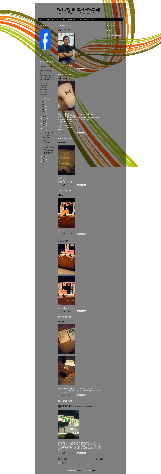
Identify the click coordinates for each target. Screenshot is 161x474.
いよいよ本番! (63, 241)
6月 (44, 131)
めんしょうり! (63, 321)
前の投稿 (99, 459)
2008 (43, 164)
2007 (43, 167)
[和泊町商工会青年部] (45, 49)
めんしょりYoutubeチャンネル (55, 20)
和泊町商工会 (43, 85)
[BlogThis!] (80, 68)
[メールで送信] (78, 68)
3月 (44, 161)
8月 (44, 126)
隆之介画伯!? (62, 142)
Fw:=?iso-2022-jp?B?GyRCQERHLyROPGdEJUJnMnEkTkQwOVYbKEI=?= (77, 406)
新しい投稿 (62, 459)
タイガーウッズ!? (64, 30)
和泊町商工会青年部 (44, 28)
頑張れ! (60, 195)
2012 (43, 106)
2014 (43, 101)
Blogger (94, 470)
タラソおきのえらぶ (45, 90)
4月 (44, 159)
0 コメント (70, 68)
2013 (43, 104)
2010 (43, 111)
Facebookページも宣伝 (45, 51)
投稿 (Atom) (64, 463)
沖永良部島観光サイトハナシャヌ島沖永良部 (47, 76)
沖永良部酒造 (43, 94)
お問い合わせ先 (89, 20)
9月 (44, 123)
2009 (43, 114)
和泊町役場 (43, 87)
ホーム (41, 20)
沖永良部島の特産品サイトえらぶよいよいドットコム (47, 72)
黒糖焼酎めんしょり (74, 20)
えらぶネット (43, 92)
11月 (44, 118)
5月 (44, 156)
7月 (44, 128)
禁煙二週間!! (62, 78)
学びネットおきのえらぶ (47, 83)
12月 (44, 116)
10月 (44, 121)
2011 (43, 109)
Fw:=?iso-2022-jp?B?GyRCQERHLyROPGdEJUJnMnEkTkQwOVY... (48, 150)
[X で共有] (81, 68)
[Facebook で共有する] (83, 68)
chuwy (79, 470)
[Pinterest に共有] (85, 68)
